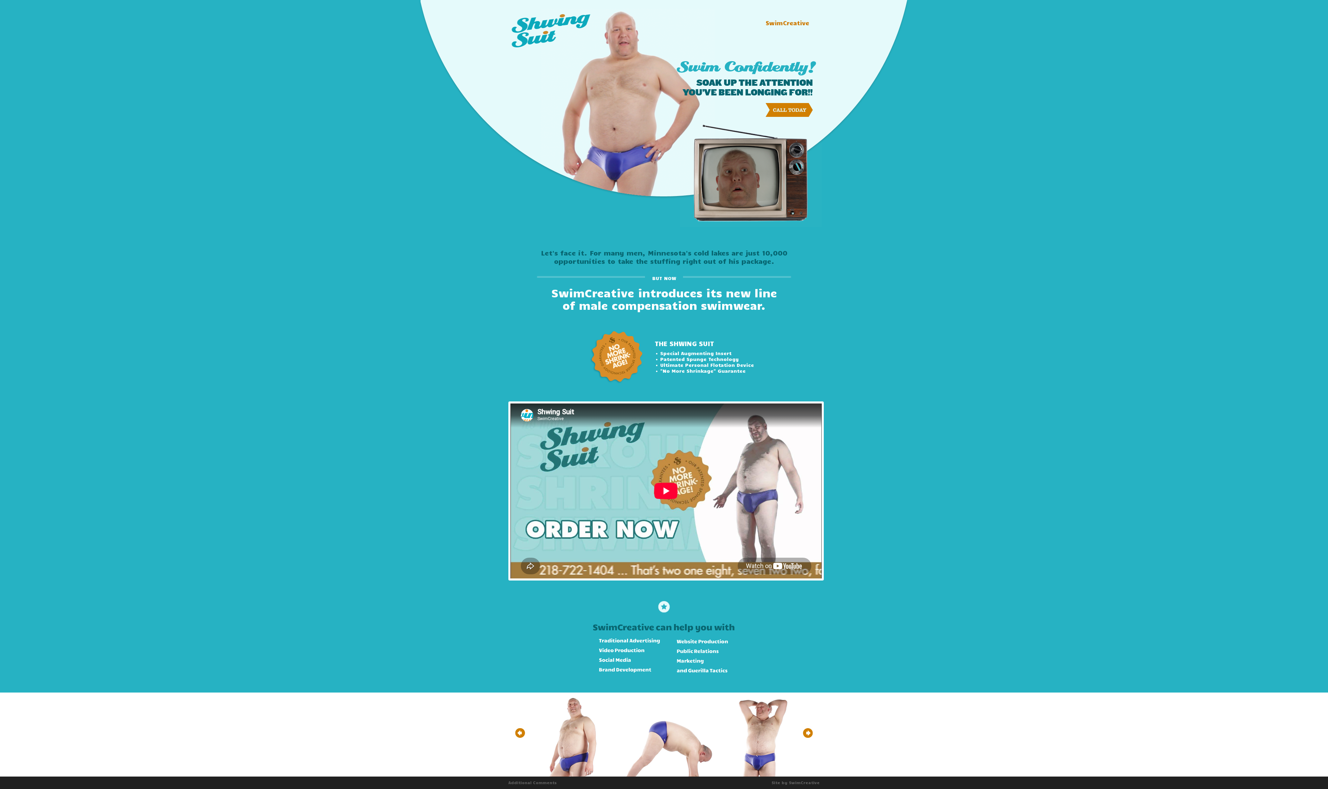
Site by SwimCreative (796, 782)
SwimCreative (787, 22)
